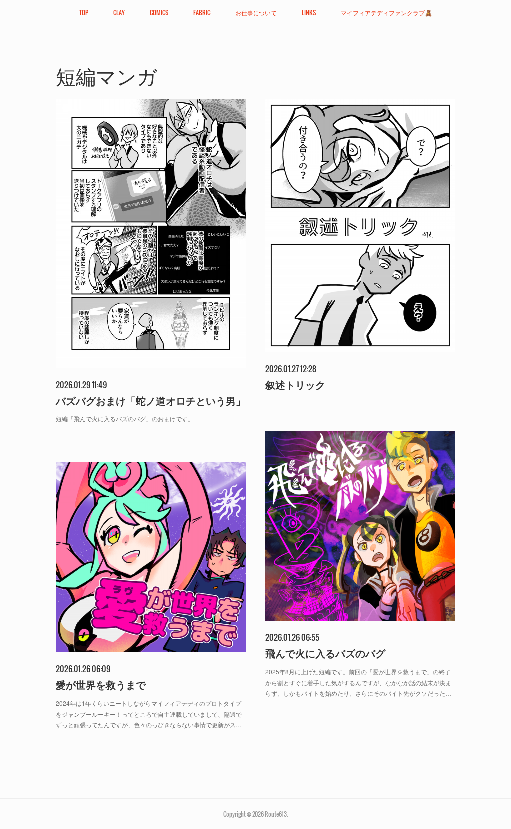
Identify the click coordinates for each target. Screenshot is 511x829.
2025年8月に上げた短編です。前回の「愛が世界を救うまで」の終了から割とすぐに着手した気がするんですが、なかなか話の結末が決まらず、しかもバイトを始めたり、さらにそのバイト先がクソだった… (358, 682)
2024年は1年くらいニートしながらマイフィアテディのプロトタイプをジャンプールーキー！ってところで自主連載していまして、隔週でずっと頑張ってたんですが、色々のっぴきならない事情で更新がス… (149, 714)
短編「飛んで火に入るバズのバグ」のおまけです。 (125, 418)
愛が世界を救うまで (101, 684)
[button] (84, 13)
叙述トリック (295, 384)
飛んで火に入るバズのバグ (325, 653)
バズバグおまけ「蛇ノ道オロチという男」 (151, 400)
